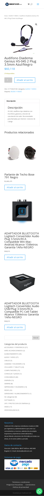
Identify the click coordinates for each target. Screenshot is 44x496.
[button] (36, 24)
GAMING (7, 384)
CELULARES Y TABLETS (12, 367)
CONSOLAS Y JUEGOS (12, 374)
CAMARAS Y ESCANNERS (13, 364)
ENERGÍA (7, 380)
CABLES (7, 361)
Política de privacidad (21, 487)
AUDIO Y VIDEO (13, 16)
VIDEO (6, 407)
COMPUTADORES (10, 370)
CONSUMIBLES (9, 377)
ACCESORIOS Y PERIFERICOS (14, 347)
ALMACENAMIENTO (11, 354)
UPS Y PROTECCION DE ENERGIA (16, 403)
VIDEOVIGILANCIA (10, 410)
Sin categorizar (9, 397)
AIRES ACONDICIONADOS (13, 351)
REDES (6, 390)
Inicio (6, 16)
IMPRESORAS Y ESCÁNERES (14, 387)
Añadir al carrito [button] (15, 187)
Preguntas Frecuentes (15, 485)
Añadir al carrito (25, 80)
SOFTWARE (8, 400)
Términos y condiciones (21, 482)
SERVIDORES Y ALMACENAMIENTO (16, 394)
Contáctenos (30, 485)
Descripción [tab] (11, 101)
